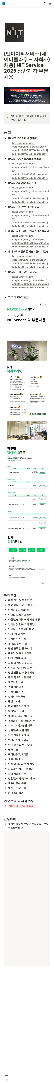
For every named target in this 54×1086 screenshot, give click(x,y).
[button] (45, 4)
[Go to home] (3, 3)
